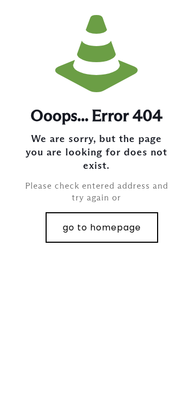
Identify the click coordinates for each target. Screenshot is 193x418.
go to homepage (102, 227)
